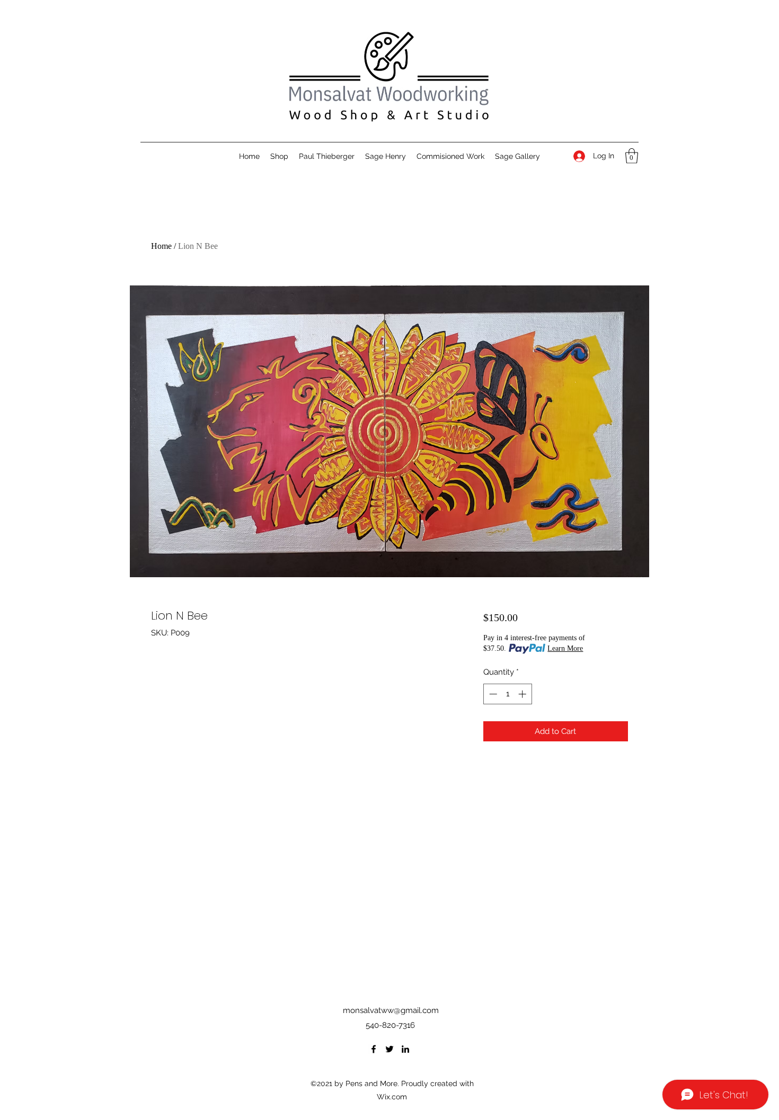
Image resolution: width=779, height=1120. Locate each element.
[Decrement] (492, 694)
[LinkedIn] (405, 1049)
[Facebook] (373, 1049)
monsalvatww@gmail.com (391, 1010)
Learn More (565, 648)
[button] (631, 156)
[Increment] (523, 694)
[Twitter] (389, 1049)
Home (161, 245)
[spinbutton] (507, 694)
